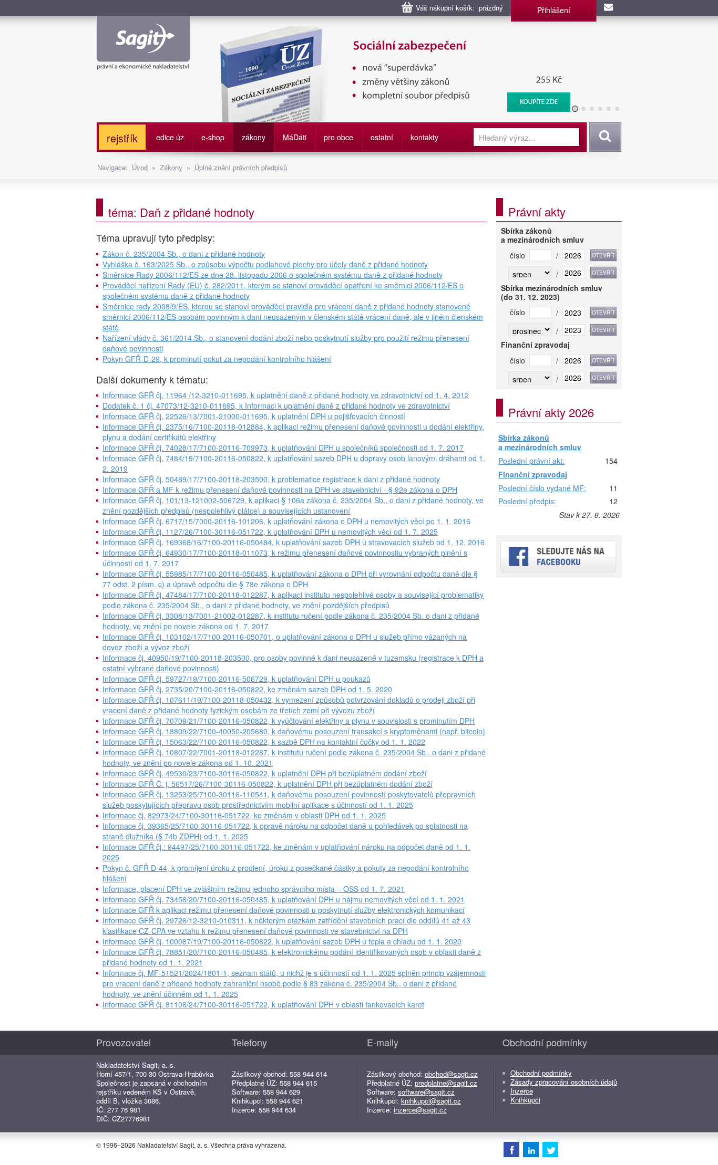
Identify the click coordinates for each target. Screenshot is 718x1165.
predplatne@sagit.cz (446, 1083)
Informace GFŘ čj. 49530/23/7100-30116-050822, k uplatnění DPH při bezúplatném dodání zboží (264, 773)
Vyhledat (603, 137)
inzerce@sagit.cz (420, 1110)
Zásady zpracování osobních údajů (563, 1082)
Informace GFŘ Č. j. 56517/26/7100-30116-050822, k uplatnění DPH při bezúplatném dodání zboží (267, 783)
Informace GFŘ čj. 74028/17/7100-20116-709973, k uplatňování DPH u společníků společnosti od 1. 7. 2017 (283, 447)
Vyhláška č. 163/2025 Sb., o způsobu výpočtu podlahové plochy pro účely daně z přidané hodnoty (265, 264)
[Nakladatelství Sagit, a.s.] (143, 61)
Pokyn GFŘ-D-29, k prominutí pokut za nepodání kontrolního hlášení (216, 358)
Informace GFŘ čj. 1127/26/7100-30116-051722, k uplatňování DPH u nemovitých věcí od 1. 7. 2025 (270, 531)
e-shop (212, 137)
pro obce (338, 137)
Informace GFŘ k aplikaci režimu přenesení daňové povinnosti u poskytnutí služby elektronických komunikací (283, 909)
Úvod (140, 167)
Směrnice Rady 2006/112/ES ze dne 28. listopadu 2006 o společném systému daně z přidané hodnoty (272, 274)
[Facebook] (511, 1149)
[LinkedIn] (531, 1149)
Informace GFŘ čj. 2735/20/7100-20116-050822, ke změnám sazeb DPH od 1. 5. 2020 (247, 689)
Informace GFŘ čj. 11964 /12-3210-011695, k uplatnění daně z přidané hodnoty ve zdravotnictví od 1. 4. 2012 (285, 395)
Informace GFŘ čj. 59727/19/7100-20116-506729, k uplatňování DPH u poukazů (236, 678)
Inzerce (521, 1091)
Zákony (171, 167)
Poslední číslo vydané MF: (542, 488)
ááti (294, 137)
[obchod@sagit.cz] (609, 8)
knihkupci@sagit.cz (431, 1101)
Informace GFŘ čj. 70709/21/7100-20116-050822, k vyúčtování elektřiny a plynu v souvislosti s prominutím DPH (288, 720)
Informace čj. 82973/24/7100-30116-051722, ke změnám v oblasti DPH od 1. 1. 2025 (244, 815)
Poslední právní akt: (531, 461)
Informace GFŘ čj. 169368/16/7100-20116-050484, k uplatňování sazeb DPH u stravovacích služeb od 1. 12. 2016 (293, 542)
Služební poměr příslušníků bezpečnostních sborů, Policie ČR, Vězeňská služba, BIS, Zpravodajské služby (388, 36)
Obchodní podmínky (541, 1073)
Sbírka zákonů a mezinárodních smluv (539, 442)
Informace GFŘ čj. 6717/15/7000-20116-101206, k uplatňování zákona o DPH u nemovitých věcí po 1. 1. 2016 (286, 521)
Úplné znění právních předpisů (240, 167)
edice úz (170, 137)
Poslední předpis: (527, 501)
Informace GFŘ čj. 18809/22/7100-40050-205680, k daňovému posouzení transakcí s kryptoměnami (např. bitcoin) (293, 731)
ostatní (382, 137)
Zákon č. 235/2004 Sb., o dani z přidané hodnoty (183, 253)
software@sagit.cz (426, 1092)
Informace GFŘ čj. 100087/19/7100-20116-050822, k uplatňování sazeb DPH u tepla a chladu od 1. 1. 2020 (281, 941)
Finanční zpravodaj (532, 475)
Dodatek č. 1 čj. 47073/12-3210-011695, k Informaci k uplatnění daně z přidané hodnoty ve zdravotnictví (276, 405)
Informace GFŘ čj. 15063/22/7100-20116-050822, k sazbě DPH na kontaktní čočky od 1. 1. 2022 (263, 741)
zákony (253, 137)
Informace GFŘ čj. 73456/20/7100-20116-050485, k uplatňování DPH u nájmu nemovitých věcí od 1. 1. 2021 (283, 899)
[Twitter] (550, 1149)
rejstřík (122, 137)
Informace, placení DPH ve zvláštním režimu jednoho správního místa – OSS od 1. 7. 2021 (253, 888)
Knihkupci (525, 1100)
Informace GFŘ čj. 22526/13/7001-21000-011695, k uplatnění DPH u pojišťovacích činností (253, 416)
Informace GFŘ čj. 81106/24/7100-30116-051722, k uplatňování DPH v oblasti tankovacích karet (263, 1004)
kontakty (424, 137)
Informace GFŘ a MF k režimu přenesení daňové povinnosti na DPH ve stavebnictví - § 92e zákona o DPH (279, 489)
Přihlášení (553, 10)
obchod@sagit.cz (451, 1074)
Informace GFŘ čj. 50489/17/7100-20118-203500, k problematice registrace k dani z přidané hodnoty (271, 479)
